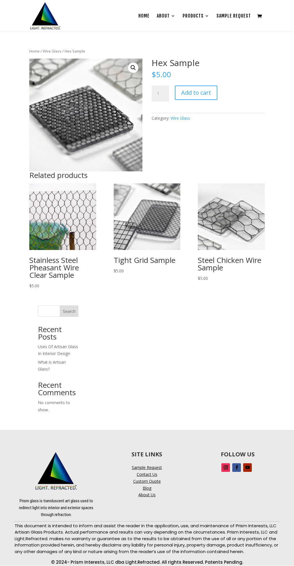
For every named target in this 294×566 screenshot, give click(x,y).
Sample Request (233, 16)
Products (193, 16)
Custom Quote (147, 481)
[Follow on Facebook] (236, 467)
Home (144, 16)
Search (69, 311)
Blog (147, 488)
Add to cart (196, 92)
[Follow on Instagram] (225, 467)
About (163, 16)
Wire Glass (52, 51)
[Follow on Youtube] (247, 467)
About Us (147, 494)
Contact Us (147, 474)
